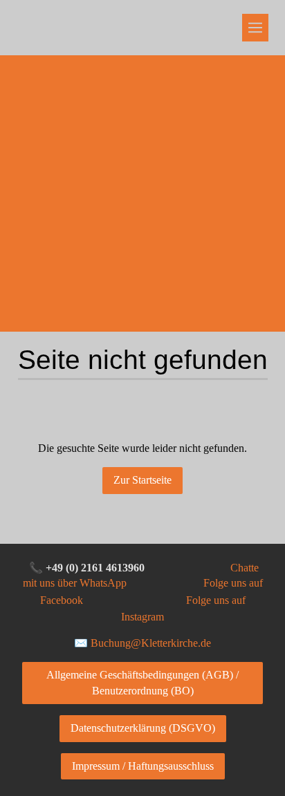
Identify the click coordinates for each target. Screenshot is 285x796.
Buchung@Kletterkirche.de (151, 643)
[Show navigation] (255, 27)
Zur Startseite (142, 480)
